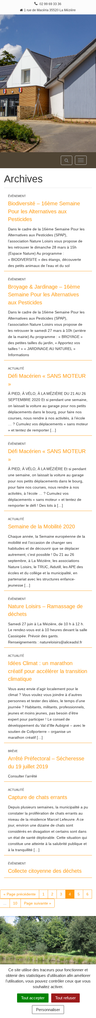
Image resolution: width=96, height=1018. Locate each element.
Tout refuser (65, 998)
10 (15, 903)
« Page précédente (19, 894)
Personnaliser (48, 1009)
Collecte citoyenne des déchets (45, 871)
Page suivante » (37, 903)
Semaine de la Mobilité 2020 (41, 526)
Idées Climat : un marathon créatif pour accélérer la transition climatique (47, 671)
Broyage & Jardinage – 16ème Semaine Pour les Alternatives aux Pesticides (44, 294)
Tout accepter (33, 998)
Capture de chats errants (37, 797)
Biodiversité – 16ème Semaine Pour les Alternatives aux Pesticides (44, 211)
